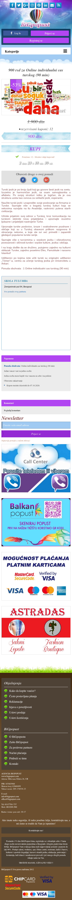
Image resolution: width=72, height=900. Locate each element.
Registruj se (36, 40)
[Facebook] (12, 5)
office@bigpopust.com (10, 799)
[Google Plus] (25, 5)
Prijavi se (50, 33)
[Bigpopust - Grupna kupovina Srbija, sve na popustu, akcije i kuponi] (36, 19)
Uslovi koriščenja (18, 718)
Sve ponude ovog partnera (15, 291)
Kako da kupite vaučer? (22, 690)
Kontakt (13, 763)
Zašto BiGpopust (18, 742)
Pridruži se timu (18, 758)
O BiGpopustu (17, 736)
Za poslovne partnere (20, 747)
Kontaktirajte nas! (36, 830)
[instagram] (32, 5)
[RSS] (58, 5)
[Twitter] (18, 5)
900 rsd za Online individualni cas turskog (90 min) (36, 72)
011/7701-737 (11, 804)
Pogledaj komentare (12, 410)
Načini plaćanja (17, 753)
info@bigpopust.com (10, 796)
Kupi (35, 149)
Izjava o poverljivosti (20, 707)
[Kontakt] (52, 5)
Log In (17, 33)
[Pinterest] (38, 5)
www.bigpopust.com (10, 776)
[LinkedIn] (45, 5)
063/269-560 (11, 806)
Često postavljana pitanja (23, 696)
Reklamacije (16, 701)
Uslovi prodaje (17, 712)
